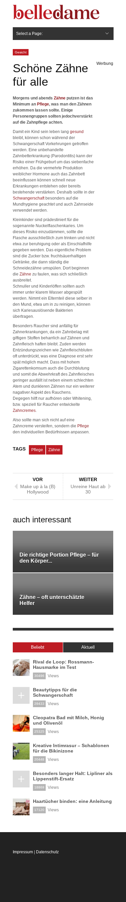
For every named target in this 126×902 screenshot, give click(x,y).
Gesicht (21, 52)
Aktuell (88, 647)
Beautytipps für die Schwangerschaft (55, 692)
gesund (77, 131)
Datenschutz (47, 852)
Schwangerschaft (28, 198)
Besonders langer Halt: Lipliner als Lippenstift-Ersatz (73, 776)
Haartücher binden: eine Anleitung (72, 801)
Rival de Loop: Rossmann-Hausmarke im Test (63, 664)
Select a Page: (29, 33)
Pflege (43, 104)
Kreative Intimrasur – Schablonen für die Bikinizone (71, 748)
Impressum (23, 852)
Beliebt (37, 647)
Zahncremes (24, 410)
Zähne (60, 98)
